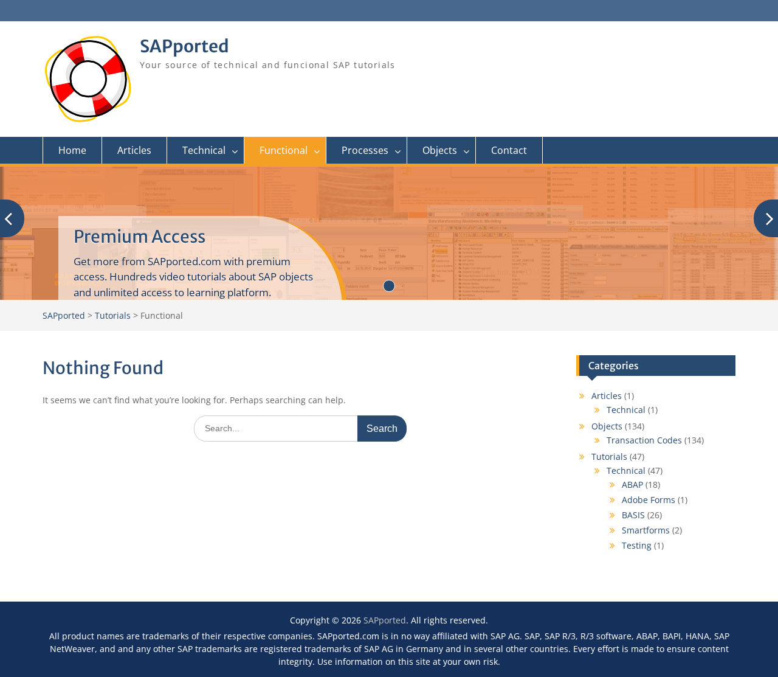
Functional (284, 150)
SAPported (184, 46)
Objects (439, 150)
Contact (509, 150)
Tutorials (609, 456)
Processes (365, 150)
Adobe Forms (648, 499)
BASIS (633, 515)
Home (72, 150)
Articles (134, 150)
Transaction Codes (644, 440)
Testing (637, 545)
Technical (203, 150)
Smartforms (646, 530)
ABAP (632, 484)
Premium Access (139, 237)
